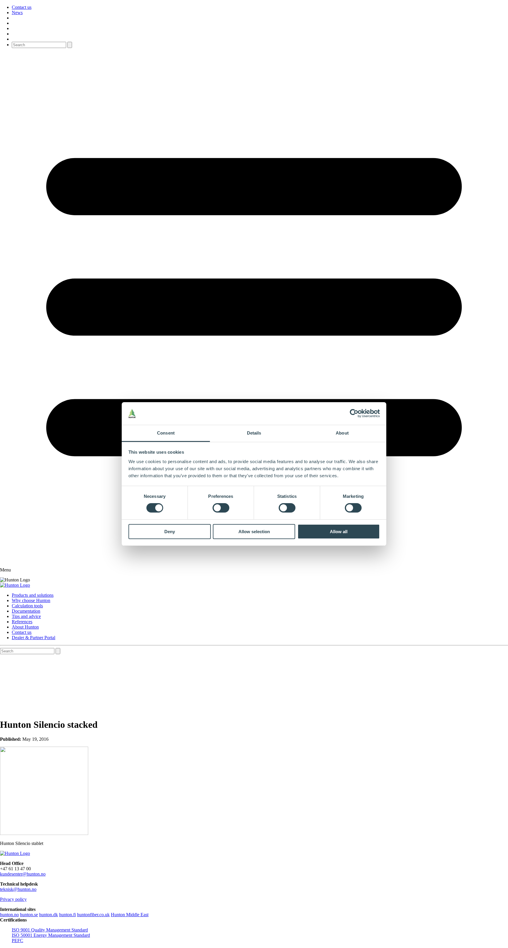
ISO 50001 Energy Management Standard (51, 935)
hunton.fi (67, 914)
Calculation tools (27, 605)
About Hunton (25, 626)
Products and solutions (33, 595)
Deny (169, 531)
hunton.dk (48, 914)
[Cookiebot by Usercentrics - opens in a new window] (354, 413)
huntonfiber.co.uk (93, 914)
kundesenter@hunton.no (23, 873)
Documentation (26, 611)
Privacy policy (13, 899)
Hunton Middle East (129, 914)
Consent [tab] (166, 432)
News (17, 12)
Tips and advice (26, 616)
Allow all (338, 531)
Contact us (21, 7)
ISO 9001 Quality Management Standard (50, 929)
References (22, 621)
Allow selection (254, 531)
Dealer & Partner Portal (33, 637)
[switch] (221, 508)
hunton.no (9, 914)
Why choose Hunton (31, 600)
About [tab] (342, 432)
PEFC (17, 940)
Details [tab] (254, 432)
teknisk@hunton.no (18, 889)
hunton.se (29, 914)
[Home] (15, 585)
